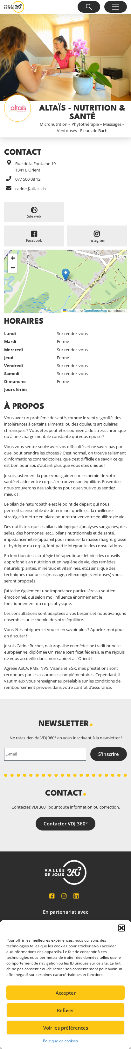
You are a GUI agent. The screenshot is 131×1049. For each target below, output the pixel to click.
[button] (121, 928)
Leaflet (72, 310)
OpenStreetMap (95, 310)
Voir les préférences (65, 1028)
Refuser (65, 1010)
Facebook (34, 240)
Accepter (66, 993)
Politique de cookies (60, 1041)
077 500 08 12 (27, 179)
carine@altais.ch (30, 189)
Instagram (97, 240)
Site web (34, 216)
